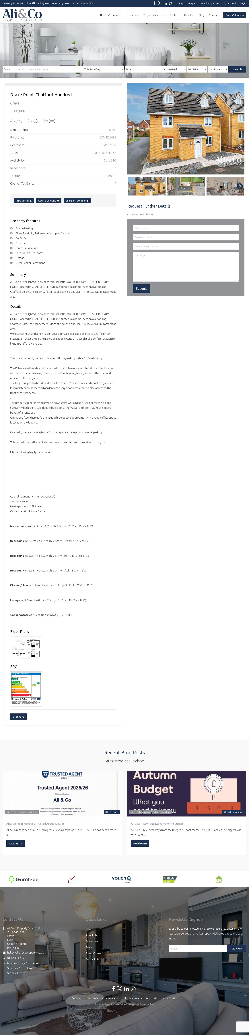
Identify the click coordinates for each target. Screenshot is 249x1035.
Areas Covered (94, 953)
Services (132, 15)
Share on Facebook (76, 200)
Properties (92, 941)
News (22, 812)
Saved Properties (209, 3)
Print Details (22, 200)
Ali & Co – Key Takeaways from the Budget (157, 823)
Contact (214, 15)
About (188, 15)
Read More (15, 843)
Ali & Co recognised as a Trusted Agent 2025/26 (35, 823)
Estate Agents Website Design (115, 1004)
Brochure (18, 716)
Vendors (33, 812)
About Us (91, 935)
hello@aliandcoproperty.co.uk (53, 3)
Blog (201, 15)
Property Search (153, 15)
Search (237, 69)
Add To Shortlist (47, 200)
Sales (155, 812)
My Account (229, 3)
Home (89, 929)
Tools (173, 15)
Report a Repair (187, 3)
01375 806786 (84, 3)
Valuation (114, 15)
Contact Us (92, 959)
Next (238, 129)
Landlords (11, 812)
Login (243, 3)
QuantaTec (146, 1004)
